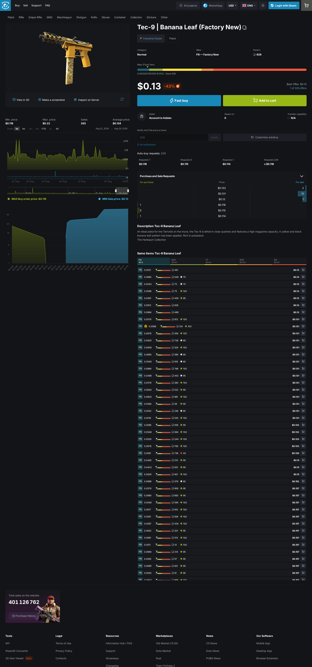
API (7, 643)
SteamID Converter (16, 650)
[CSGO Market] (5, 5)
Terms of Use (63, 643)
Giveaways (112, 658)
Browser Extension (267, 658)
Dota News (212, 650)
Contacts (61, 658)
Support (36, 5)
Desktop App (264, 650)
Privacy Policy (64, 650)
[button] (10, 17)
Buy (17, 5)
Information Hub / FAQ (119, 643)
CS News (211, 643)
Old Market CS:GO (167, 643)
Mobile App (263, 643)
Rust (158, 658)
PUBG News (213, 658)
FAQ (47, 5)
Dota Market (163, 650)
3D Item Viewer (14, 658)
